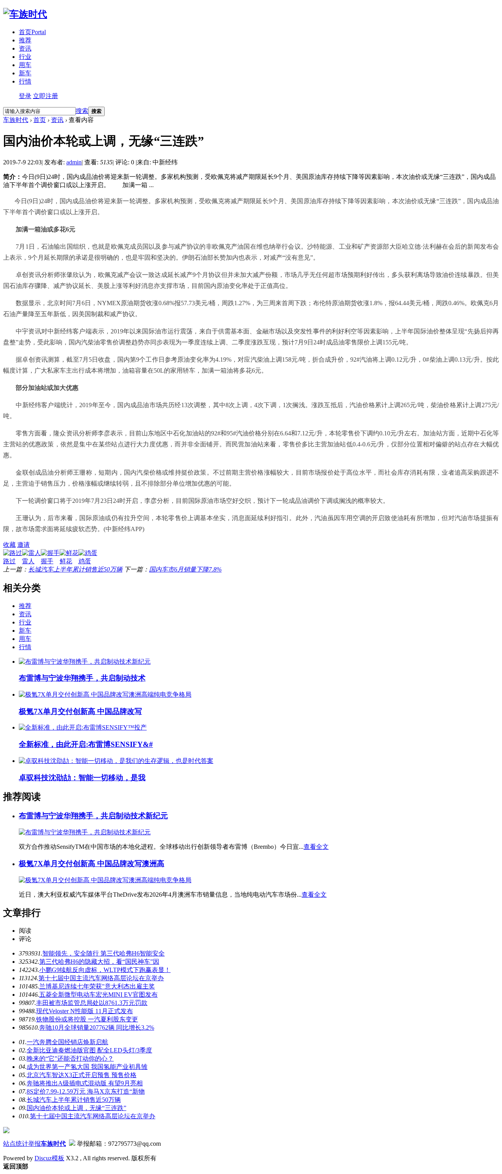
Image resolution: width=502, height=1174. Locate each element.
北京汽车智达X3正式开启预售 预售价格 (81, 1075)
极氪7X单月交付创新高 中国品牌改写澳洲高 (91, 863)
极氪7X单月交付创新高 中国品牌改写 (80, 711)
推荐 (25, 40)
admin (74, 162)
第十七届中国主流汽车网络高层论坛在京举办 (101, 978)
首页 (32, 32)
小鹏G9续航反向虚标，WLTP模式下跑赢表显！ (105, 970)
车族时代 (15, 119)
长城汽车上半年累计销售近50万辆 (75, 569)
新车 (25, 73)
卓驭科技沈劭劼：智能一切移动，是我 (82, 778)
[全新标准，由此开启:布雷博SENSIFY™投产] (83, 727)
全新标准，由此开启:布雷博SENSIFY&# (86, 744)
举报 (34, 1143)
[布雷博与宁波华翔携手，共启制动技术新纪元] (85, 661)
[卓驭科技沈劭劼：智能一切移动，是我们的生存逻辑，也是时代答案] (116, 760)
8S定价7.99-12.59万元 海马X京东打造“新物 (86, 1091)
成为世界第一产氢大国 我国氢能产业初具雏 (87, 1066)
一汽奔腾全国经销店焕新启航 (67, 1042)
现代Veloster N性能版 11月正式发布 (84, 1011)
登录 (25, 96)
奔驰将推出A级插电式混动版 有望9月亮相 (85, 1083)
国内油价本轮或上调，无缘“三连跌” (76, 1108)
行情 (25, 81)
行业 (25, 56)
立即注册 (45, 96)
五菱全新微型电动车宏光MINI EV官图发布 (98, 994)
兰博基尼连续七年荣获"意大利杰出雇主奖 (97, 986)
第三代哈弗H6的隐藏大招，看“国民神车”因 (99, 961)
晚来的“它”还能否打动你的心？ (70, 1058)
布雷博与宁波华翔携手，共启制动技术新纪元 (93, 816)
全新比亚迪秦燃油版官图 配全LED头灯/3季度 (89, 1050)
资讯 (25, 48)
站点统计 (15, 1143)
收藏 (9, 544)
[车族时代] (25, 14)
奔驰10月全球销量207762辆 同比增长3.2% (96, 1027)
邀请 (23, 544)
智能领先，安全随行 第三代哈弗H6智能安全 (103, 953)
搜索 (82, 110)
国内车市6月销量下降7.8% (185, 569)
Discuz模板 (49, 1158)
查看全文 (316, 846)
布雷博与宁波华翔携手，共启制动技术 (82, 678)
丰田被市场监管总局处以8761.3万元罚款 (91, 1002)
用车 (25, 65)
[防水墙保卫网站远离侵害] (72, 1143)
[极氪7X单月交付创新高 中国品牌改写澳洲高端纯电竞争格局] (105, 694)
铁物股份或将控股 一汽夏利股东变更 (87, 1019)
